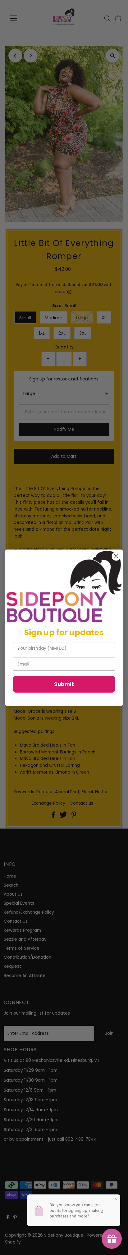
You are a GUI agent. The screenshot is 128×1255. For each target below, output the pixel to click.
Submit (64, 684)
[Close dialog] (116, 556)
